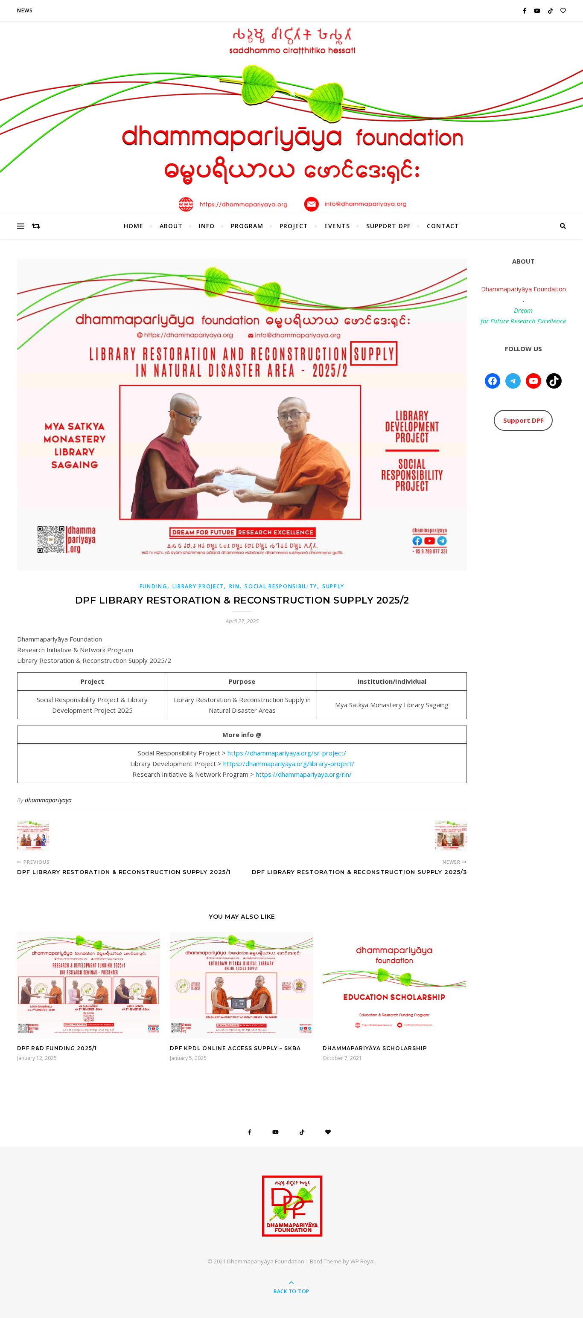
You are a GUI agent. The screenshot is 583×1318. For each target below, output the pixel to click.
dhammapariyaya (48, 800)
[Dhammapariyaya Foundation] (291, 1206)
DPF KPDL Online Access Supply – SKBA (235, 1048)
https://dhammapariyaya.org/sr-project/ (286, 753)
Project (294, 226)
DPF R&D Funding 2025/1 (57, 1048)
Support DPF (388, 226)
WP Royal (362, 1261)
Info (207, 226)
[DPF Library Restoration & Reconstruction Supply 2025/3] (451, 836)
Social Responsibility (281, 586)
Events (337, 226)
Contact (443, 226)
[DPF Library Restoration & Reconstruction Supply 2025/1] (33, 836)
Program (247, 226)
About (171, 226)
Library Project (198, 586)
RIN (234, 586)
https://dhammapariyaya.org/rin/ (304, 774)
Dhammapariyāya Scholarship (375, 1048)
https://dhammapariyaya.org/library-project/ (288, 763)
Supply (333, 586)
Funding (153, 586)
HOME (133, 226)
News (25, 10)
